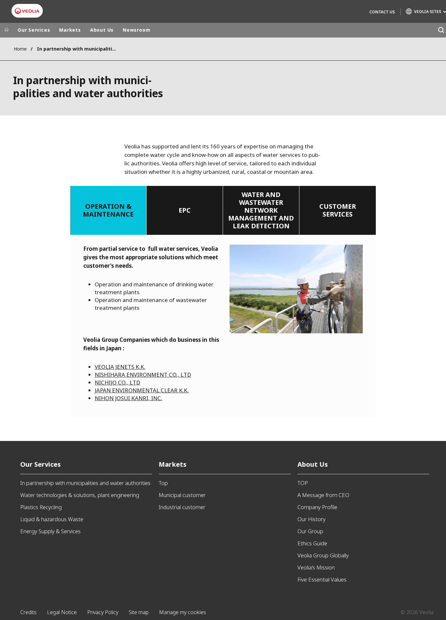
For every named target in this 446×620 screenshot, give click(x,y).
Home (20, 49)
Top (163, 483)
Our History (311, 519)
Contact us (382, 12)
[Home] (6, 30)
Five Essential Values (321, 579)
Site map (139, 612)
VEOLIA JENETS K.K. (120, 366)
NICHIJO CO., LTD (117, 382)
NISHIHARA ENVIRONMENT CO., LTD (143, 374)
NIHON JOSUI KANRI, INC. (128, 398)
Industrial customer (182, 507)
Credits (28, 612)
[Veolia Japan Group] (27, 11)
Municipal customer (182, 495)
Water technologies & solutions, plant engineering (79, 495)
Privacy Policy (102, 612)
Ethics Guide (312, 543)
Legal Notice (62, 612)
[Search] (441, 30)
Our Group (310, 531)
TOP (302, 483)
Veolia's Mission (316, 567)
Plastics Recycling (41, 507)
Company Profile (317, 507)
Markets (70, 30)
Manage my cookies (182, 612)
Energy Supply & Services (50, 531)
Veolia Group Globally (323, 555)
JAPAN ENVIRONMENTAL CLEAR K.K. (142, 390)
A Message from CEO (323, 495)
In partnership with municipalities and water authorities (85, 483)
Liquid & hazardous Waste (51, 519)
